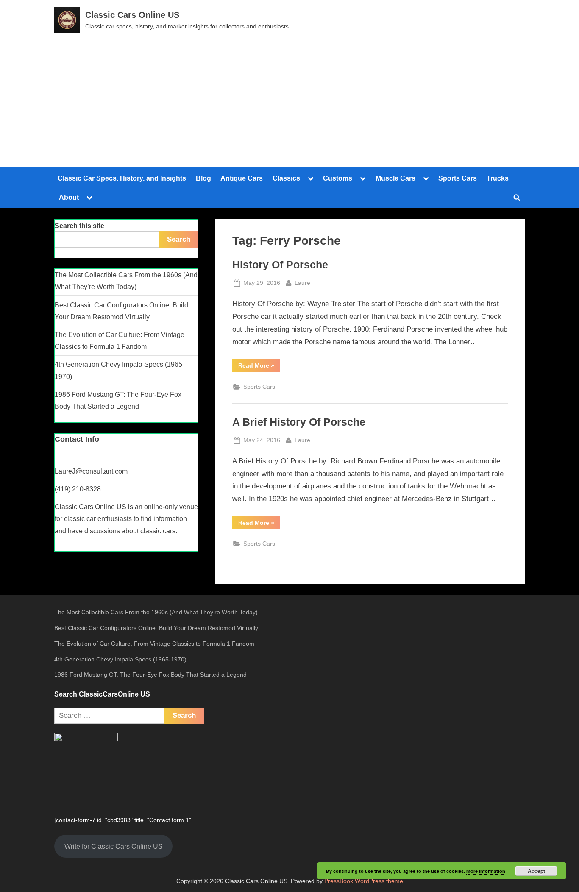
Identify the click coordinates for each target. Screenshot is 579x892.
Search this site (79, 225)
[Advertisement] (289, 96)
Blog (203, 178)
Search (178, 239)
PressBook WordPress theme (363, 881)
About (69, 197)
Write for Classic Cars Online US (113, 846)
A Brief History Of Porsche (298, 422)
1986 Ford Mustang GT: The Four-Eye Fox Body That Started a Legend (150, 674)
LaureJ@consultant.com (91, 471)
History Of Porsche (280, 264)
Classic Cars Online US (132, 15)
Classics (286, 178)
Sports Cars (457, 178)
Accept (536, 871)
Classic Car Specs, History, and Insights (122, 178)
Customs (337, 178)
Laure (302, 282)
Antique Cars (241, 178)
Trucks (498, 178)
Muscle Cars (395, 178)
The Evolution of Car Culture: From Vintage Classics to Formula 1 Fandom (154, 643)
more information (485, 871)
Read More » (259, 367)
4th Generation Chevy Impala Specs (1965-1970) (120, 659)
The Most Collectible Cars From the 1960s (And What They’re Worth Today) (156, 612)
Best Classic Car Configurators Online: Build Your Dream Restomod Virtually (156, 627)
